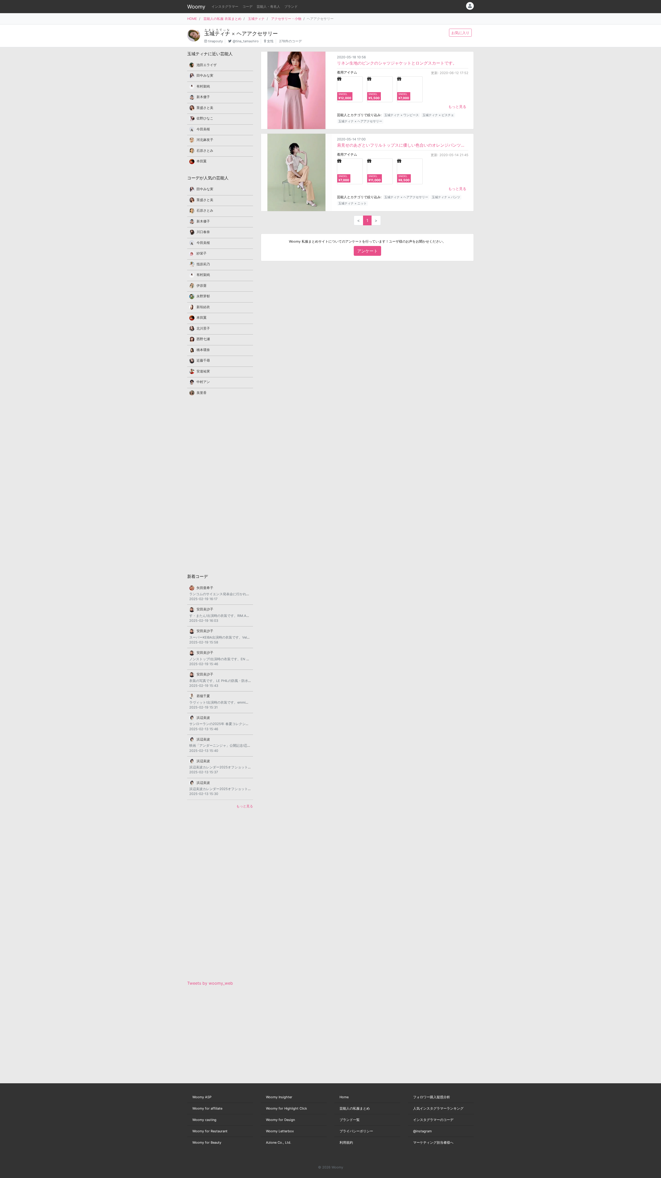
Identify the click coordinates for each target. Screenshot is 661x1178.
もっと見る (457, 106)
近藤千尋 (203, 360)
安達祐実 (203, 371)
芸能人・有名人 (268, 7)
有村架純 (203, 86)
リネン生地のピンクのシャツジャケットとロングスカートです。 (397, 63)
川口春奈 (203, 232)
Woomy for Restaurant (209, 1131)
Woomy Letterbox (280, 1131)
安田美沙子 (204, 609)
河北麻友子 (204, 140)
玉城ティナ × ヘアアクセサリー (360, 121)
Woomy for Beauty (206, 1142)
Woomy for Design (280, 1120)
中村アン (203, 382)
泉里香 (201, 393)
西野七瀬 (203, 339)
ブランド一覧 (350, 1120)
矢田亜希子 (204, 588)
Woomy (196, 7)
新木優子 (203, 97)
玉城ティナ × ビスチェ (438, 115)
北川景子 (203, 328)
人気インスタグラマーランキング (438, 1108)
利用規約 (346, 1142)
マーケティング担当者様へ (433, 1142)
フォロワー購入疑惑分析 (431, 1097)
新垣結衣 (203, 307)
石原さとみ (204, 151)
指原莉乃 (203, 264)
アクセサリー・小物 (286, 19)
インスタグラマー (224, 7)
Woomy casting (204, 1120)
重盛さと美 (204, 108)
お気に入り (460, 32)
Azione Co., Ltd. (278, 1142)
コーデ (247, 7)
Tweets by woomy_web (210, 983)
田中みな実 (204, 75)
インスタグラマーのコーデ (433, 1120)
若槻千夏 (203, 696)
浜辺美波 (203, 718)
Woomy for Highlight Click (286, 1108)
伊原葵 (201, 286)
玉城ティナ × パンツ (446, 197)
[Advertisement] (220, 484)
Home (344, 1097)
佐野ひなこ (204, 118)
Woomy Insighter (279, 1097)
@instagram (422, 1131)
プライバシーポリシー (356, 1131)
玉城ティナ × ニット (352, 203)
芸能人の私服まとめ (355, 1108)
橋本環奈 (203, 350)
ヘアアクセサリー (257, 33)
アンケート (367, 250)
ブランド (291, 7)
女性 (270, 41)
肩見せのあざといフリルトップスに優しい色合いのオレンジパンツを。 (402, 145)
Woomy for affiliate (207, 1108)
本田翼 (201, 161)
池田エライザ (206, 65)
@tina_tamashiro (246, 41)
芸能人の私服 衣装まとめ (222, 19)
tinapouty (215, 41)
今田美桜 (203, 129)
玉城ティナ (256, 19)
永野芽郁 (203, 296)
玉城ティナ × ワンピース (401, 115)
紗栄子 (201, 253)
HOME (192, 19)
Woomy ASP (201, 1097)
